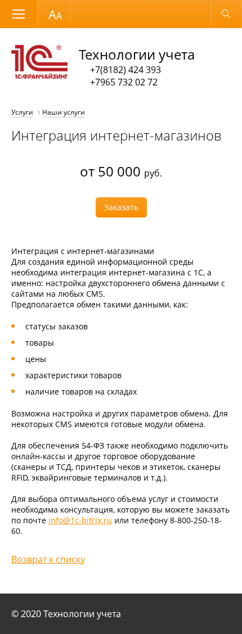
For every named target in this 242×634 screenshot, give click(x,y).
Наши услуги (63, 112)
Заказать (121, 207)
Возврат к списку (48, 559)
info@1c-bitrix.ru (80, 520)
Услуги (22, 112)
